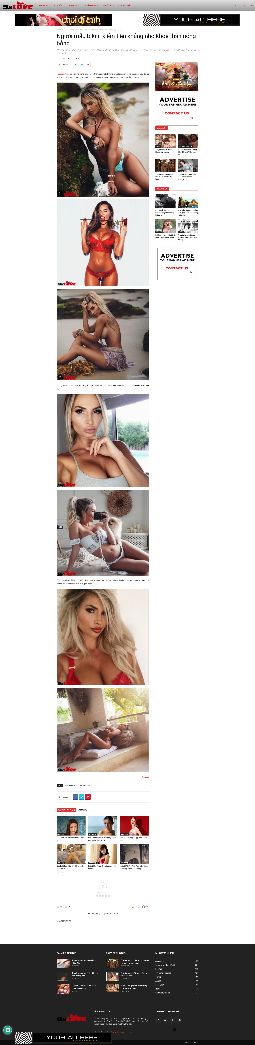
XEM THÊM (82, 810)
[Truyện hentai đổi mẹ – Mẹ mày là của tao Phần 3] (112, 976)
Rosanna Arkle (63, 74)
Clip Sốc (58, 5)
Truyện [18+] (89, 5)
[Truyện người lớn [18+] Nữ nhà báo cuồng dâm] (63, 976)
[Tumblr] (240, 5)
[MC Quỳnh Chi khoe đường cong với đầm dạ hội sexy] (165, 201)
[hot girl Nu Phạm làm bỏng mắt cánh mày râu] (102, 854)
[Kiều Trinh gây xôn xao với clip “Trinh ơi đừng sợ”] (112, 988)
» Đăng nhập (124, 5)
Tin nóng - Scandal (185, 146)
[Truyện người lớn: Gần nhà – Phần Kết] (63, 963)
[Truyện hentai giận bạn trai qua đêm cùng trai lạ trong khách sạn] (188, 226)
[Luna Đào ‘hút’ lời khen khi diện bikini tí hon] (71, 826)
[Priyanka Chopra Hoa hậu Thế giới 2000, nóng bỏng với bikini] (188, 201)
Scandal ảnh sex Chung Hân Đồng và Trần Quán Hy (187, 152)
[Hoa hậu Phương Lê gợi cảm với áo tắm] (134, 826)
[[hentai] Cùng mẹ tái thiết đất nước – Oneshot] (63, 989)
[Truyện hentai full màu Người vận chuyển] (165, 141)
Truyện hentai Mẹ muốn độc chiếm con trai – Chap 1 (187, 176)
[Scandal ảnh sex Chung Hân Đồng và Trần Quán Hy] (188, 141)
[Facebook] (231, 5)
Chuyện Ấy (107, 5)
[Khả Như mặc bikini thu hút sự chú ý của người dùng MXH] (102, 826)
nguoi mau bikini (71, 785)
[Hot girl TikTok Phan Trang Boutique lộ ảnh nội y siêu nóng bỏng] (134, 854)
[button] (252, 5)
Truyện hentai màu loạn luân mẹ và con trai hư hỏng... (164, 176)
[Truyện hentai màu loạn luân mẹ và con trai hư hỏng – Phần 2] (165, 165)
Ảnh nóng (70, 30)
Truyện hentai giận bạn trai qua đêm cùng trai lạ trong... (187, 237)
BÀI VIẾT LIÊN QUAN (66, 810)
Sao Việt (159, 232)
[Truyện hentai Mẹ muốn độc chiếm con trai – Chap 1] (188, 165)
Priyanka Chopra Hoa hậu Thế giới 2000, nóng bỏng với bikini (188, 212)
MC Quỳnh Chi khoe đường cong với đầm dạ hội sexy (164, 212)
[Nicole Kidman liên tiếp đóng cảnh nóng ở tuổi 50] (71, 854)
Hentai (158, 146)
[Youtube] (244, 5)
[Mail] (235, 5)
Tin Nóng (43, 5)
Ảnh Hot (73, 5)
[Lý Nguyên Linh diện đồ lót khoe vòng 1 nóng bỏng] (165, 226)
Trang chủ (60, 30)
